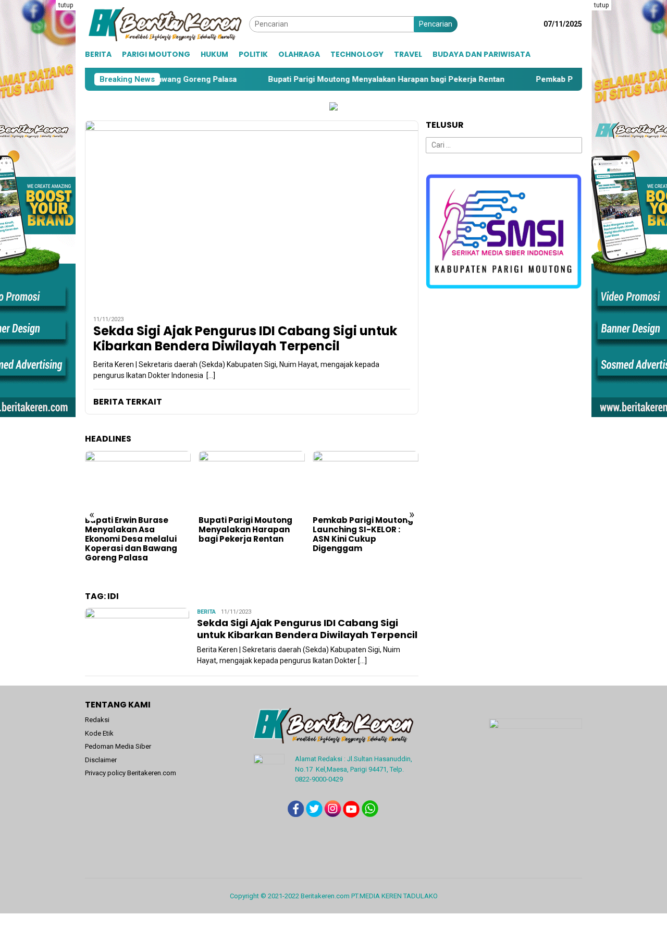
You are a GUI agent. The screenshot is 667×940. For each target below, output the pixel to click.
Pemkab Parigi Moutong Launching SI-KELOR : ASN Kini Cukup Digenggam (363, 534)
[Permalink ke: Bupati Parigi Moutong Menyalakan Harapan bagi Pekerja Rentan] (251, 480)
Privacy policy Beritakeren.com (130, 773)
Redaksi (97, 720)
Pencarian (435, 24)
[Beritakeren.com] (167, 23)
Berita (206, 611)
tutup (65, 5)
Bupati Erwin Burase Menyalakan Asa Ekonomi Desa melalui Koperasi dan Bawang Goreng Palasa (131, 539)
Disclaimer (101, 760)
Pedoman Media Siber (118, 746)
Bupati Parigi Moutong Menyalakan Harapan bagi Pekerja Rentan (342, 79)
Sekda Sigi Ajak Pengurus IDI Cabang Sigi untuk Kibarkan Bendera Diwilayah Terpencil (245, 339)
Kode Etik (99, 733)
